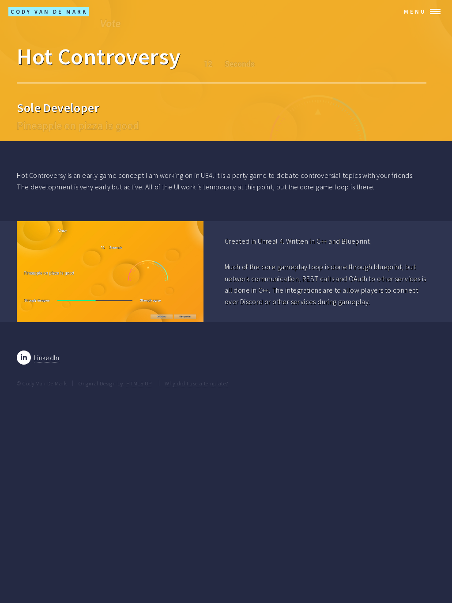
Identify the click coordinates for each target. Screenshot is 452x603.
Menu (415, 11)
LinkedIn (46, 357)
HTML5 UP (138, 383)
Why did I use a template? (196, 383)
